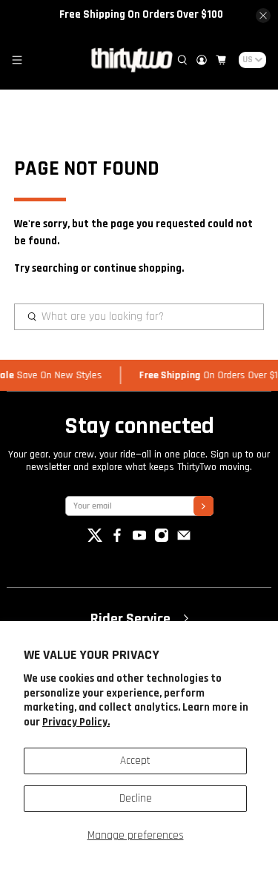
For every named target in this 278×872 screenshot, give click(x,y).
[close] (263, 15)
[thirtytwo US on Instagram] (161, 539)
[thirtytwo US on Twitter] (94, 539)
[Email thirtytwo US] (183, 539)
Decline (135, 798)
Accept (135, 761)
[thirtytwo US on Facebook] (117, 539)
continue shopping (137, 268)
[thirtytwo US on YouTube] (139, 539)
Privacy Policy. (76, 722)
